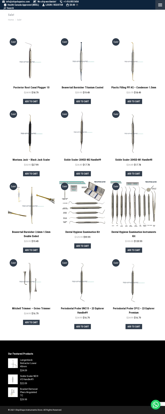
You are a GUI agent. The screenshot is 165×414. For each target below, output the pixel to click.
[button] (155, 404)
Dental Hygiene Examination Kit (82, 232)
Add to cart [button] (31, 101)
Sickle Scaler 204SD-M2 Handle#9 (82, 159)
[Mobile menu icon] (160, 5)
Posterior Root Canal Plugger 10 (31, 87)
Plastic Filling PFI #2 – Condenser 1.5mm (133, 87)
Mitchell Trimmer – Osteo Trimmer (31, 308)
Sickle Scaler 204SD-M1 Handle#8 (133, 159)
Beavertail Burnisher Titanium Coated (82, 87)
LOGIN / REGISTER (54, 5)
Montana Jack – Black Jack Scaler (31, 159)
